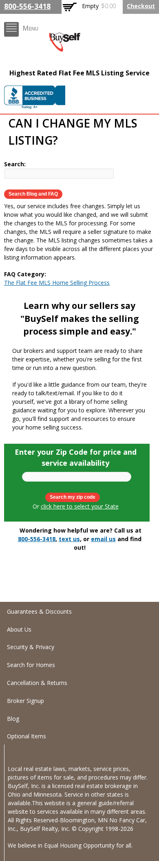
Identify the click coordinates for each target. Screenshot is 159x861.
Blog (13, 718)
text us (69, 539)
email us (103, 539)
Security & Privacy (30, 647)
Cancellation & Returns (37, 683)
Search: (15, 164)
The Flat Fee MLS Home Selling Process (57, 282)
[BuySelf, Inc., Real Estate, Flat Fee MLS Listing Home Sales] (34, 100)
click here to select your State (80, 506)
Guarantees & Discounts (39, 611)
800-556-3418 (27, 6)
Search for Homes (31, 665)
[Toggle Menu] (11, 29)
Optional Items (26, 736)
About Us (19, 629)
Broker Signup (25, 701)
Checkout (141, 6)
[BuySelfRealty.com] (64, 47)
